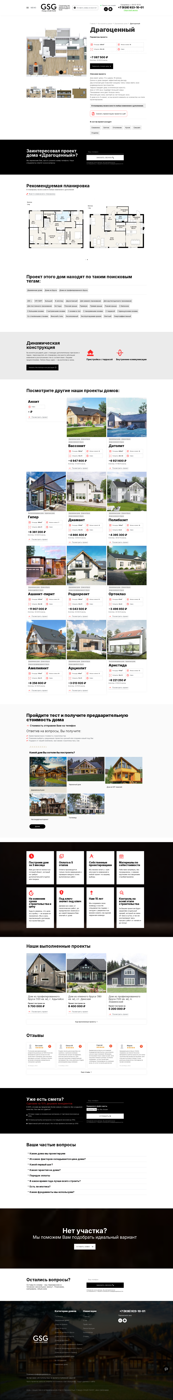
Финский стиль (57, 316)
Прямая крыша (96, 306)
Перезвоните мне (125, 1315)
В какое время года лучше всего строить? (55, 1181)
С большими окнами (35, 311)
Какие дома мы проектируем (47, 1153)
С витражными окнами (56, 311)
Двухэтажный (71, 301)
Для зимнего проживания (90, 301)
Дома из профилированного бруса (73, 290)
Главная (93, 23)
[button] (28, 228)
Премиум (83, 306)
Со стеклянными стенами (37, 316)
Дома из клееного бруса (76, 442)
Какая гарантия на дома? (45, 1170)
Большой (48, 301)
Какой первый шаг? (41, 1164)
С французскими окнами (128, 311)
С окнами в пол (74, 311)
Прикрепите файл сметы (96, 1106)
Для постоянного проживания (39, 306)
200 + (29, 301)
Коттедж (58, 306)
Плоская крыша (70, 306)
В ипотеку (59, 301)
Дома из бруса (51, 290)
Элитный (107, 316)
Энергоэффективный (122, 316)
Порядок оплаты (40, 1175)
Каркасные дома (50, 513)
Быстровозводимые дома (36, 513)
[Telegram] (110, 9)
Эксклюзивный (72, 316)
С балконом (124, 306)
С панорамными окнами (93, 311)
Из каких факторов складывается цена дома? (58, 1159)
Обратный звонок (131, 10)
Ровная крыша (111, 306)
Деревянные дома (121, 23)
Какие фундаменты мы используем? (52, 1192)
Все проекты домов (105, 23)
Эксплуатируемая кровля (91, 316)
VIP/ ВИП (38, 301)
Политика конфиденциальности (38, 1374)
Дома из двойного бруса (35, 590)
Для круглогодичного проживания (117, 301)
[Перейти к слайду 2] (87, 259)
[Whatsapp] (106, 9)
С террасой (110, 311)
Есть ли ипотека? (40, 1186)
